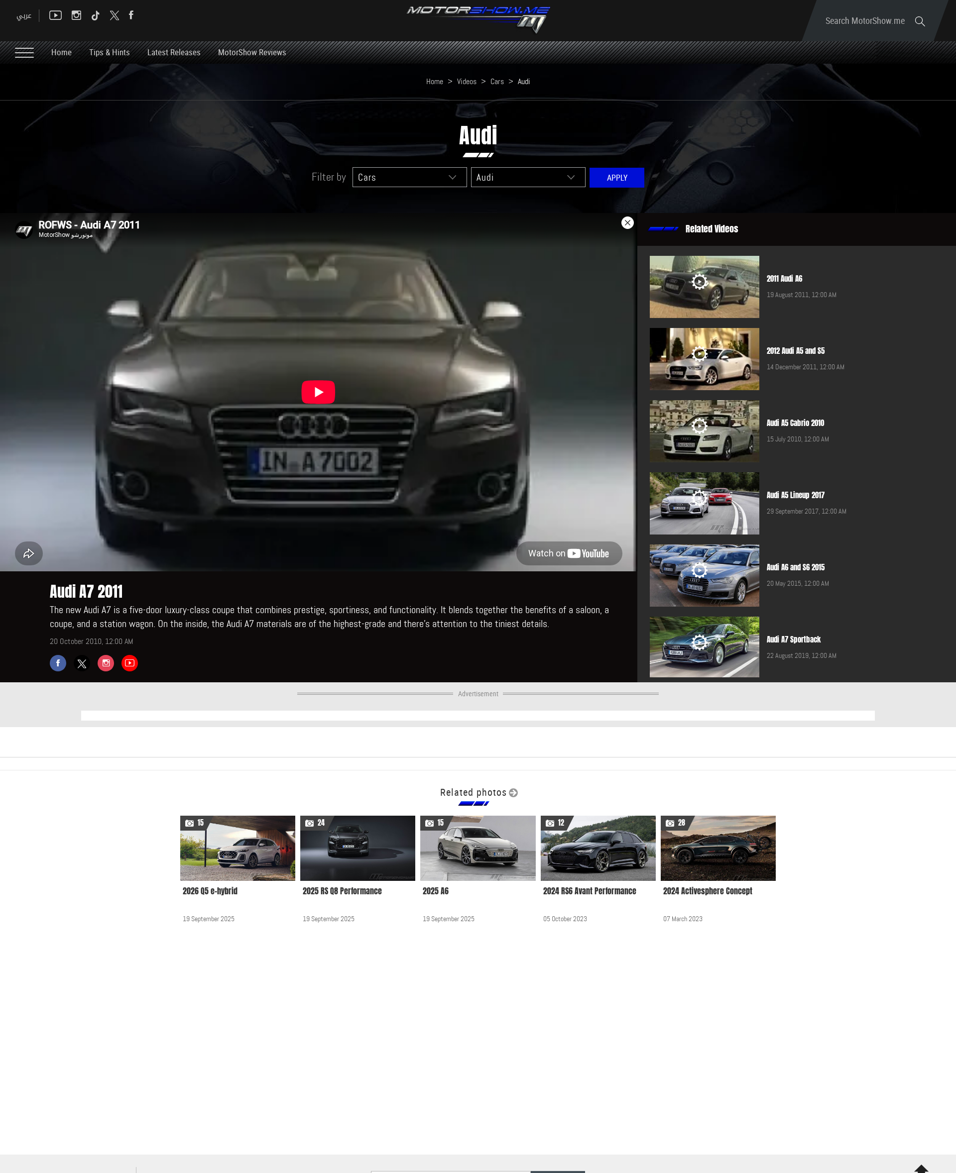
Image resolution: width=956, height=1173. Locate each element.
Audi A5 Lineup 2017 (796, 495)
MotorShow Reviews (252, 52)
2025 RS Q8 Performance (342, 891)
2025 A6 (436, 891)
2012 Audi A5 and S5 (796, 350)
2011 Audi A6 (784, 278)
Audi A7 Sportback (794, 639)
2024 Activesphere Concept (707, 891)
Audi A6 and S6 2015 (796, 567)
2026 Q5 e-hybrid (210, 891)
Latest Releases (174, 52)
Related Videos (712, 228)
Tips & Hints (109, 52)
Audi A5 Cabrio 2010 (795, 423)
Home (61, 52)
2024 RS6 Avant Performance (589, 891)
